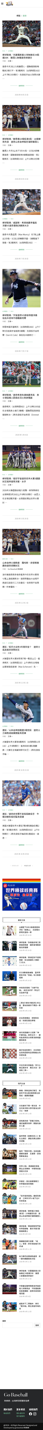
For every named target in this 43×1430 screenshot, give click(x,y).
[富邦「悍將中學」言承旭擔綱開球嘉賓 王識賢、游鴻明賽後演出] (9, 1154)
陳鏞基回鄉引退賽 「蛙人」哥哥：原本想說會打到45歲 (30, 1243)
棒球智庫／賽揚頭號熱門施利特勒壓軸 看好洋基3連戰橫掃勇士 (30, 1228)
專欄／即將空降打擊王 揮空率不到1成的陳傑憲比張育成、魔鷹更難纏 (30, 1093)
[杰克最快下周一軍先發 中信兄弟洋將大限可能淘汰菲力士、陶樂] (9, 1109)
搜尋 (4, 1321)
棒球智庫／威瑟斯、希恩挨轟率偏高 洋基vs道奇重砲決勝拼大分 (20, 224)
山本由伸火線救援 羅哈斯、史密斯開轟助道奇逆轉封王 (20, 564)
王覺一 (10, 61)
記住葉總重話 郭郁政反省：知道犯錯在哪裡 (29, 1019)
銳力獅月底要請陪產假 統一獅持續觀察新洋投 (30, 1257)
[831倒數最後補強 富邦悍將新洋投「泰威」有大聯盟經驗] (9, 976)
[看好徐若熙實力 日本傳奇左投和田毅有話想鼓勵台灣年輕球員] (9, 1053)
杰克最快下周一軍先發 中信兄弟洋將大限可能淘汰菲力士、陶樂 (30, 1108)
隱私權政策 (20, 1413)
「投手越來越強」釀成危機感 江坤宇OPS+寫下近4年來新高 (30, 1198)
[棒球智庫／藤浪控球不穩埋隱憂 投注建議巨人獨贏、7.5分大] (9, 961)
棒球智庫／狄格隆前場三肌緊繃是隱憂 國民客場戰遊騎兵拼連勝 (30, 945)
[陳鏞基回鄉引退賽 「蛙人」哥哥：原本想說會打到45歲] (9, 1245)
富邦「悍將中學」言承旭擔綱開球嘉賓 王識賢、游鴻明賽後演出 (30, 1153)
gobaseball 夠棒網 (22, 1427)
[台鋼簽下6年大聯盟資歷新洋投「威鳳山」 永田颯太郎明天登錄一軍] (9, 931)
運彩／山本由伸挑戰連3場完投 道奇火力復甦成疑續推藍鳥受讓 (21, 731)
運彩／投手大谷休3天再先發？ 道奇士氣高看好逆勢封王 (21, 648)
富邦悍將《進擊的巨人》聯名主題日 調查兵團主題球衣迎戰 (30, 1138)
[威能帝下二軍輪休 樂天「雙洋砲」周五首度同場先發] (9, 1307)
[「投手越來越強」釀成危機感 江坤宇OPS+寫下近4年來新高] (9, 1199)
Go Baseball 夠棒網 (15, 569)
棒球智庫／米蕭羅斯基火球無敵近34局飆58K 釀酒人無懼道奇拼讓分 (20, 56)
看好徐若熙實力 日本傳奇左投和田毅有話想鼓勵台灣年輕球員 (30, 1052)
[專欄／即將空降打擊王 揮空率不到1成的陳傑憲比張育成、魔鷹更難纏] (9, 1094)
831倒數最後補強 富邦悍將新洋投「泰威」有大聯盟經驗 (30, 975)
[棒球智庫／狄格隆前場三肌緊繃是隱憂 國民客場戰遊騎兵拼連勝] (9, 946)
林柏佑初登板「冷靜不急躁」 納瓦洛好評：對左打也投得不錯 (29, 990)
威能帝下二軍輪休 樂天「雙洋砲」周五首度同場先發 (30, 1306)
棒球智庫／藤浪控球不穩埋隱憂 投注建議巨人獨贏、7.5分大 (30, 960)
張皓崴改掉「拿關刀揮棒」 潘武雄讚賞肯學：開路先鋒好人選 (30, 1123)
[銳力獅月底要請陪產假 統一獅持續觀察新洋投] (9, 1260)
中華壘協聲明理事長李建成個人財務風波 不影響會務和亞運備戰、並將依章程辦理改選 (30, 1290)
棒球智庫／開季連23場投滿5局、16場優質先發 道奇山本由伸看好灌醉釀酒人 (21, 140)
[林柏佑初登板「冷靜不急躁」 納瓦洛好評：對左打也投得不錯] (9, 991)
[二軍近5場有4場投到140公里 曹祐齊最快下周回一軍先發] (9, 1006)
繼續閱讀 (21, 86)
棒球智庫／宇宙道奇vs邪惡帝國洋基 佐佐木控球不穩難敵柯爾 (20, 317)
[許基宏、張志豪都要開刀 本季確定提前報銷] (9, 1185)
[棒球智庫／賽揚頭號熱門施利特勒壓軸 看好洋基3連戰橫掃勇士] (9, 1229)
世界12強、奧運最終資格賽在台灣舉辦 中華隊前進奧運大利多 (30, 1168)
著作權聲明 (20, 1416)
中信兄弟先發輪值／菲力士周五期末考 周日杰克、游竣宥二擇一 (30, 1067)
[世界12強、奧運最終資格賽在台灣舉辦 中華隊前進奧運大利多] (9, 1169)
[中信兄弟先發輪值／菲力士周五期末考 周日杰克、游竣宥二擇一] (9, 1068)
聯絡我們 (7, 1413)
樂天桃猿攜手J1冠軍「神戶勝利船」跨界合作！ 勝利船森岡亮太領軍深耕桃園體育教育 (30, 1036)
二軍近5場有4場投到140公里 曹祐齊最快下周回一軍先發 (30, 1005)
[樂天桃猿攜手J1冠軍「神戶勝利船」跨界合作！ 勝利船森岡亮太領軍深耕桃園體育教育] (9, 1036)
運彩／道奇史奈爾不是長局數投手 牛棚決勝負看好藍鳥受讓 (20, 815)
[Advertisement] (21, 1356)
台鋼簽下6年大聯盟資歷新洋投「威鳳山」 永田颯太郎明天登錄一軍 (29, 929)
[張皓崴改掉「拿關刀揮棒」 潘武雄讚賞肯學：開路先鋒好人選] (9, 1124)
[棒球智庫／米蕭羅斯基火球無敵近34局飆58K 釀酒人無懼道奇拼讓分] (9, 1274)
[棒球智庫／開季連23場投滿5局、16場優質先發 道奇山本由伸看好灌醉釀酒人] (9, 1214)
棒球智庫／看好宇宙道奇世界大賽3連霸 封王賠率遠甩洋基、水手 (22, 480)
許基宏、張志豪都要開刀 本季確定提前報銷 (30, 1182)
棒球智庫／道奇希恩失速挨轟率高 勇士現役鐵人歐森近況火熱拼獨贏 (20, 396)
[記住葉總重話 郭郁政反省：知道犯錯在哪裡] (9, 1021)
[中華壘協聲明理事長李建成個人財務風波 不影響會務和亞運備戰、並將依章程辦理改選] (9, 1289)
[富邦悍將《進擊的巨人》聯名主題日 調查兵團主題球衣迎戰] (9, 1139)
